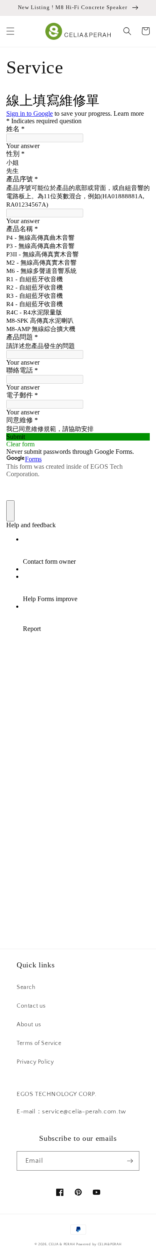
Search (26, 987)
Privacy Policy (35, 1062)
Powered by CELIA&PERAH (98, 1244)
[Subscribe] (130, 1161)
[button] (10, 31)
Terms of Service (39, 1043)
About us (29, 1024)
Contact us (31, 1006)
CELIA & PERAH (62, 1244)
